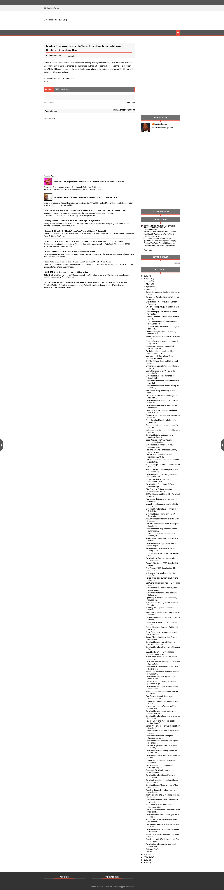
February (150, 849)
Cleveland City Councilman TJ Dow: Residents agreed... (160, 485)
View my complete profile (162, 127)
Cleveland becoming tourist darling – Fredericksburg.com (70, 251)
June (148, 281)
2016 (146, 278)
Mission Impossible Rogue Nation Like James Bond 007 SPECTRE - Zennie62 (85, 197)
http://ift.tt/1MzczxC (66, 78)
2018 (146, 276)
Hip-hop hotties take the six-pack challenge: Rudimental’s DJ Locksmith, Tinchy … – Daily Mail (86, 282)
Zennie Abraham (160, 124)
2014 (146, 857)
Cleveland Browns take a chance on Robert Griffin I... (160, 377)
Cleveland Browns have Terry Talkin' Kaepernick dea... (160, 515)
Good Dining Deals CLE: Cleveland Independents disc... (159, 441)
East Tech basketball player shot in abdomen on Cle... (160, 697)
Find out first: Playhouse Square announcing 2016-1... (159, 456)
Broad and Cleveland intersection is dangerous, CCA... (160, 806)
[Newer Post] (1, 445)
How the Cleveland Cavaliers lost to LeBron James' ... (160, 722)
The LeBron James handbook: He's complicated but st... (160, 352)
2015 (146, 854)
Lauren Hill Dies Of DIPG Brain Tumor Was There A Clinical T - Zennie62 (75, 231)
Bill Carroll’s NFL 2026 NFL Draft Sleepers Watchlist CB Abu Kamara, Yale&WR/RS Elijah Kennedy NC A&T (160, 234)
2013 (146, 860)
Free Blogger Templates (124, 887)
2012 (146, 862)
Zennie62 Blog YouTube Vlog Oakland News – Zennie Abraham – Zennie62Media (160, 228)
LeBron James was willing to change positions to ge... (161, 682)
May (148, 284)
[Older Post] (222, 445)
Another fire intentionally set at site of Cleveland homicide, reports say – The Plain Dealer (84, 241)
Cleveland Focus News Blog (55, 20)
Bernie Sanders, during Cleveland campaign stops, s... (159, 766)
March (149, 289)
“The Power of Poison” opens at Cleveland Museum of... (159, 490)
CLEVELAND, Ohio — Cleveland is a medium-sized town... (160, 653)
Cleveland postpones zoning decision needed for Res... (161, 475)
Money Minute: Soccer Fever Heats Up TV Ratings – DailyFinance (72, 221)
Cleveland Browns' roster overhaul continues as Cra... (159, 446)
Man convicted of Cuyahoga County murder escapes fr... (160, 357)
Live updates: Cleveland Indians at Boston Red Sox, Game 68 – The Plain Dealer (78, 262)
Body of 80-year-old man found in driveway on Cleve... (159, 480)
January (149, 852)
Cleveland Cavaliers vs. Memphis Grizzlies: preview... (159, 737)
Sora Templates (105, 887)
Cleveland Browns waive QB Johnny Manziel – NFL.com (160, 643)
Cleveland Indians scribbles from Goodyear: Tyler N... (159, 436)
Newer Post (49, 103)
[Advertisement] (137, 20)
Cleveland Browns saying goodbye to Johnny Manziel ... (161, 712)
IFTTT (49, 82)
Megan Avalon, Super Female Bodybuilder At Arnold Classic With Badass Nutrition (89, 181)
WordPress (65, 89)
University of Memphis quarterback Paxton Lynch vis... (160, 347)
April (148, 286)
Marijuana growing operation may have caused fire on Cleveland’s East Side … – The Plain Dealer (86, 210)
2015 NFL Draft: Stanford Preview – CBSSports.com (66, 272)
